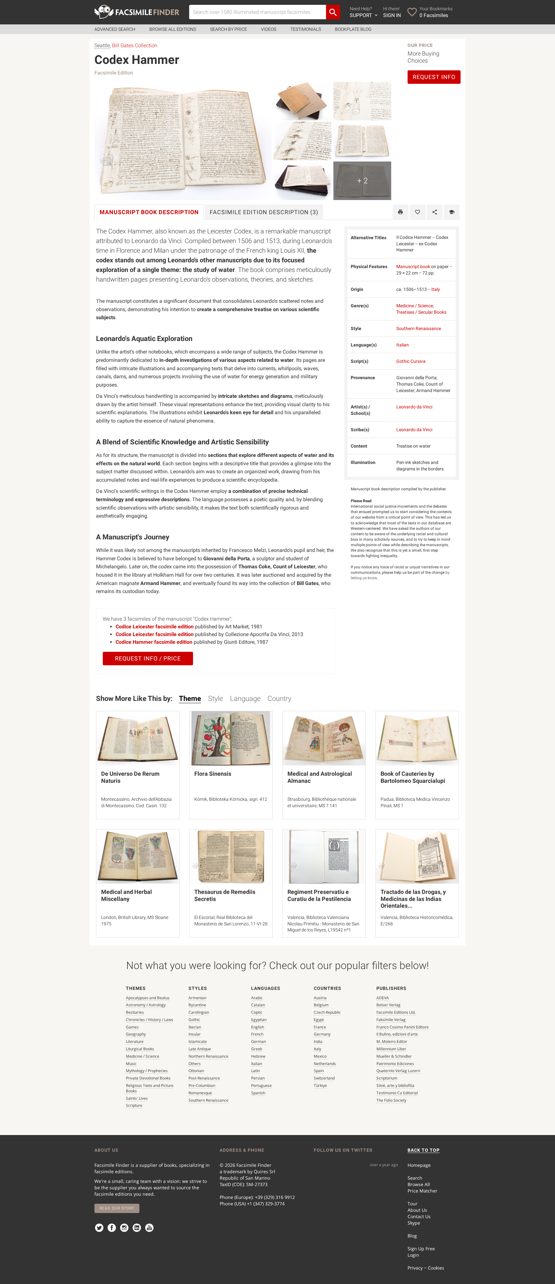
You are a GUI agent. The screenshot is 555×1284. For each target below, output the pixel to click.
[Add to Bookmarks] (418, 212)
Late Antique (200, 1049)
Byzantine (197, 1005)
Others (195, 1063)
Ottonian (196, 1070)
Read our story (117, 1208)
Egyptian (259, 1019)
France (320, 1027)
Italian (402, 344)
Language (245, 698)
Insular (195, 1034)
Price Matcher (422, 1191)
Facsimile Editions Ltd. (396, 1012)
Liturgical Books (140, 1049)
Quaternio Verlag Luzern (398, 1070)
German (258, 1041)
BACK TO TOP (424, 1150)
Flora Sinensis (212, 773)
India (318, 1041)
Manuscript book (413, 266)
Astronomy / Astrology (146, 1005)
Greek (256, 1049)
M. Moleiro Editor (391, 1041)
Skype (414, 1223)
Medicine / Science (414, 305)
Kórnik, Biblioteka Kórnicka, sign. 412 (230, 799)
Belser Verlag (388, 1005)
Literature (135, 1041)
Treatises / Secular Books (421, 312)
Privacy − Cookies (426, 1268)
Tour (413, 1204)
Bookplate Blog (353, 29)
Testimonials (305, 29)
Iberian (195, 1027)
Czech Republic (327, 1012)
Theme (190, 698)
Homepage (419, 1165)
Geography (136, 1034)
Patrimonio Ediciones (395, 1063)
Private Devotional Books (148, 1078)
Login (413, 1255)
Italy (435, 289)
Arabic (257, 997)
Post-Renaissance (204, 1078)
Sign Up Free (421, 1248)
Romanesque (200, 1093)
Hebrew (258, 1056)
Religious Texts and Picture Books (149, 1088)
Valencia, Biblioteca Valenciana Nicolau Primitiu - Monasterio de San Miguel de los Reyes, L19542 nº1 (323, 923)
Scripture (134, 1105)
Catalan (258, 1005)
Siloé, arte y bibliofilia (395, 1085)
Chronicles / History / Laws (149, 1019)
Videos (268, 29)
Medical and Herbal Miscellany (126, 895)
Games (132, 1027)
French (257, 1034)
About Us (417, 1210)
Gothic (194, 1019)
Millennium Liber (391, 1049)
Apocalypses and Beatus (148, 997)
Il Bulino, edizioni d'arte (397, 1034)
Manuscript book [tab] (149, 212)
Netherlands (325, 1063)
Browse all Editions (172, 29)
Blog (412, 1236)
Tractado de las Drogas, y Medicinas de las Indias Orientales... (413, 898)
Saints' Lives (137, 1098)
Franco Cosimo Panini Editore (402, 1027)
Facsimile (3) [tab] (264, 212)
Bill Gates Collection (134, 45)
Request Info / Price (148, 658)
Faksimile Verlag (391, 1019)
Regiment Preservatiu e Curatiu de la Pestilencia (319, 895)
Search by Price (228, 29)
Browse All (419, 1184)
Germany (322, 1034)
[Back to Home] (137, 12)
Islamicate (198, 1041)
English (257, 1027)
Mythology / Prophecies (147, 1070)
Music (131, 1063)
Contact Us (419, 1216)
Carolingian (199, 1012)
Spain (319, 1070)
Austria (320, 997)
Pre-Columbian (202, 1085)
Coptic (256, 1012)
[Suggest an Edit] (452, 212)
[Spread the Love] (435, 212)
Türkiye (320, 1085)
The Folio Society (391, 1100)
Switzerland (324, 1078)
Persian (258, 1078)
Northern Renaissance (208, 1056)
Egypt (319, 1019)
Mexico (320, 1056)
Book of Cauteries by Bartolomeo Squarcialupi (413, 777)
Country (279, 698)
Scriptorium (386, 1078)
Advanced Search (114, 29)
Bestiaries (135, 1012)
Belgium (321, 1005)
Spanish (258, 1093)
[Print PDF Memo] (400, 212)
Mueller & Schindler (394, 1056)
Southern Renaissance (418, 328)
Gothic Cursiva (411, 361)
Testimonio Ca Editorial (397, 1093)
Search (415, 1178)
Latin (255, 1070)
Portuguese (261, 1085)
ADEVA (382, 997)
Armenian (197, 997)
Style (215, 698)
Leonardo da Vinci (414, 406)
